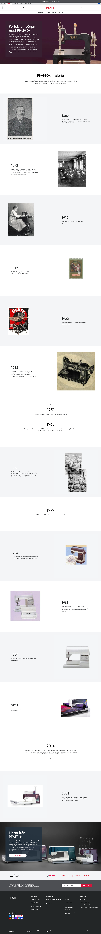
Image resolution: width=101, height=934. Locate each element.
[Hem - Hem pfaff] (13, 898)
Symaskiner (40, 12)
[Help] (90, 8)
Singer (3, 3)
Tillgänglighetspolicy (38, 930)
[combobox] (13, 7)
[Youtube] (15, 913)
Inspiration (60, 12)
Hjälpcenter (67, 899)
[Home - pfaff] (50, 7)
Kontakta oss (83, 899)
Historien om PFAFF (35, 899)
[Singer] (51, 876)
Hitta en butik (84, 7)
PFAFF (8, 3)
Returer (66, 904)
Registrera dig (86, 885)
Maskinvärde (49, 903)
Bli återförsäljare (34, 909)
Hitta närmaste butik (84, 902)
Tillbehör (47, 12)
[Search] (24, 8)
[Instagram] (12, 913)
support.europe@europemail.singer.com (89, 907)
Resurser (54, 12)
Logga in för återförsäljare (86, 904)
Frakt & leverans (68, 902)
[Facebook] (10, 913)
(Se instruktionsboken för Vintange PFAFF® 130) (23, 376)
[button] (98, 8)
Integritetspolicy (21, 930)
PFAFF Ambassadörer (36, 906)
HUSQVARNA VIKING (17, 3)
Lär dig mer (18, 856)
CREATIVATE (28, 3)
